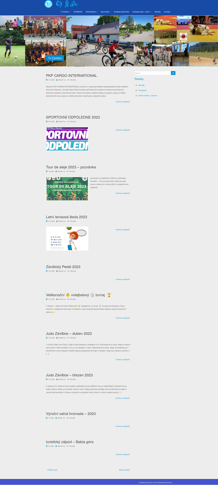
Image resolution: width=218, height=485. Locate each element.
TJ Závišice (65, 12)
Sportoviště (105, 12)
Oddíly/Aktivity (91, 12)
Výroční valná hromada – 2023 (71, 413)
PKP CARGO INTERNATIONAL (71, 75)
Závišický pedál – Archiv (141, 12)
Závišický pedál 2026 (121, 12)
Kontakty (167, 12)
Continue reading (122, 101)
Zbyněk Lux (62, 80)
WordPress (168, 482)
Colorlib (154, 482)
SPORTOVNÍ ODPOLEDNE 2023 (73, 117)
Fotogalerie (143, 90)
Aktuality (158, 12)
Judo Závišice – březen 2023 (69, 374)
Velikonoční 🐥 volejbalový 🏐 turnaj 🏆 (78, 294)
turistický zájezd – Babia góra (70, 441)
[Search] (173, 73)
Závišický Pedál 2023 (63, 266)
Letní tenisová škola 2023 (66, 216)
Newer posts (124, 470)
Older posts (53, 470)
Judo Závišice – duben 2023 (69, 333)
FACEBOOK (78, 12)
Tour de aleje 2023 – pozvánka (71, 166)
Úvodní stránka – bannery (148, 95)
